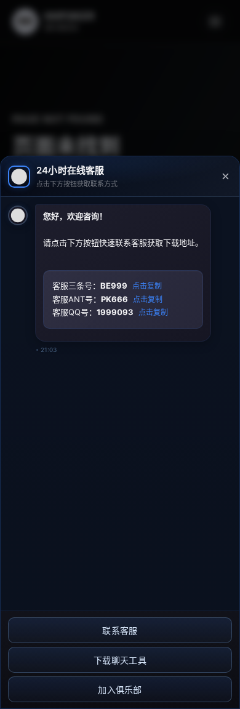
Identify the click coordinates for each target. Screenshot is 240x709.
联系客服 (119, 631)
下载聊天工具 (120, 660)
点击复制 (147, 286)
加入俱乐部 (120, 690)
